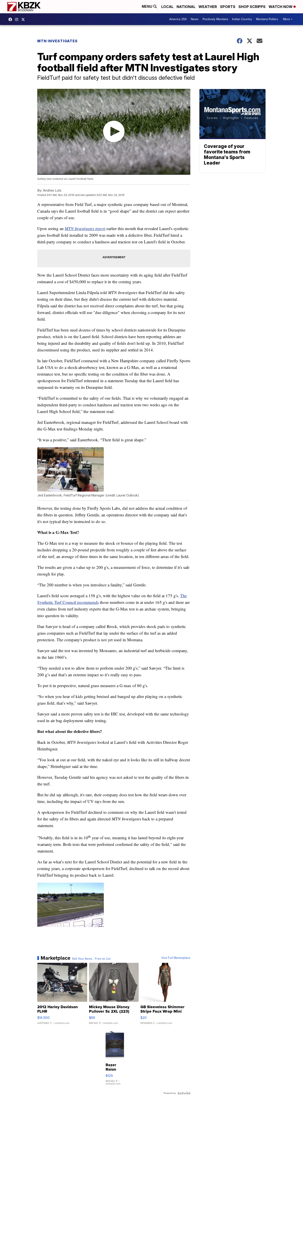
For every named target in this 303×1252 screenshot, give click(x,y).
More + (288, 19)
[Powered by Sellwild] (183, 1093)
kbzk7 (11, 19)
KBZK (24, 19)
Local (167, 6)
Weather (208, 6)
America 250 (178, 19)
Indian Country (242, 19)
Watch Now (281, 6)
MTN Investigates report (85, 228)
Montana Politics (267, 19)
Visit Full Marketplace (175, 957)
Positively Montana (215, 19)
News (195, 19)
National (186, 6)
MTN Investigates (57, 41)
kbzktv (17, 19)
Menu (147, 6)
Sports (227, 6)
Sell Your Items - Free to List (91, 958)
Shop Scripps (252, 6)
